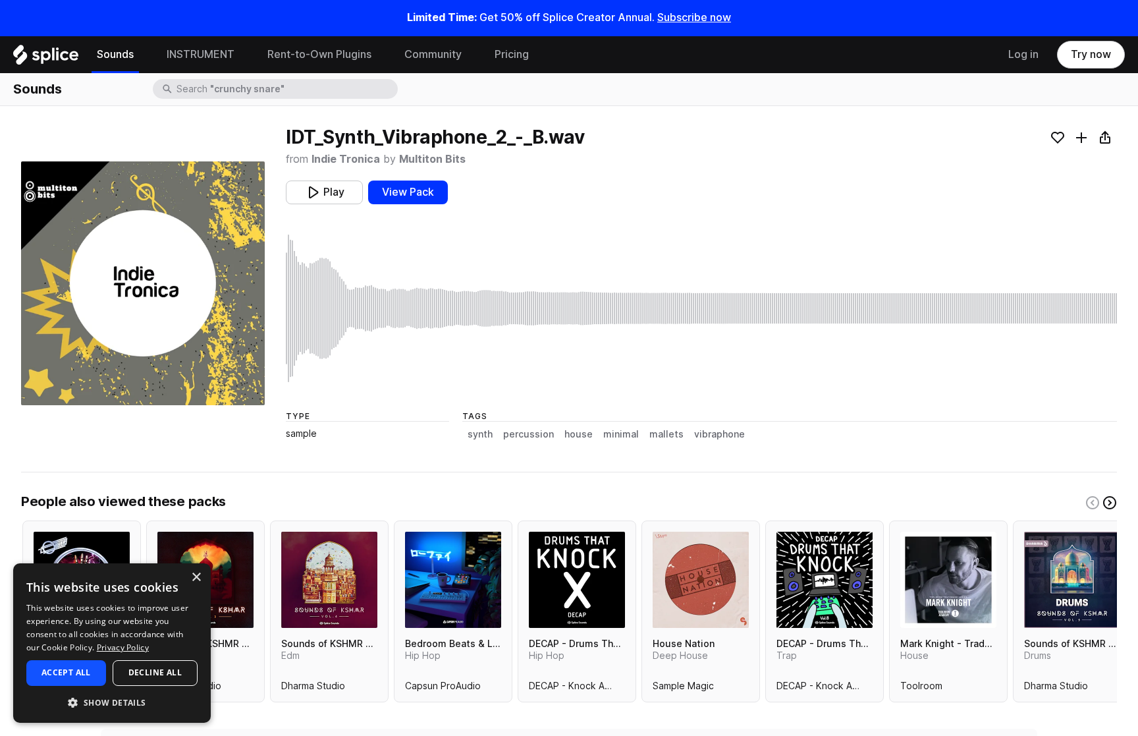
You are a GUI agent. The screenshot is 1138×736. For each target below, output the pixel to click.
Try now (1091, 54)
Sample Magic (683, 688)
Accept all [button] (66, 672)
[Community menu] (471, 55)
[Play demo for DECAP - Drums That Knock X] (577, 580)
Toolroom (921, 688)
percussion (528, 434)
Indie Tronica (346, 159)
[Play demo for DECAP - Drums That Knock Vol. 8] (824, 580)
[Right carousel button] (1109, 502)
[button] (112, 702)
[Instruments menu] (244, 55)
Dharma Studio (313, 688)
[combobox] (285, 89)
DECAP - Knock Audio (576, 688)
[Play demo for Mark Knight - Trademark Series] (948, 580)
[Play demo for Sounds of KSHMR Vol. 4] (329, 580)
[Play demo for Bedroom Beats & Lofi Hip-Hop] (453, 580)
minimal (621, 434)
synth (480, 434)
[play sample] (701, 308)
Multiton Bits (432, 159)
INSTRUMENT (200, 54)
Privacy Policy (123, 647)
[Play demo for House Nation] (701, 580)
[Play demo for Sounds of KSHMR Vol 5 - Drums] (1072, 580)
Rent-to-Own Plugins (319, 54)
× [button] (196, 577)
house (578, 434)
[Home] (45, 58)
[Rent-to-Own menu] (381, 55)
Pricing (512, 54)
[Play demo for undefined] (143, 283)
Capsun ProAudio (443, 688)
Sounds (115, 54)
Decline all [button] (155, 672)
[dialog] (112, 643)
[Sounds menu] (143, 55)
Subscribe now (694, 17)
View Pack (408, 192)
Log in (1023, 54)
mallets (666, 434)
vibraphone (719, 434)
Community (433, 54)
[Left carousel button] (1092, 502)
